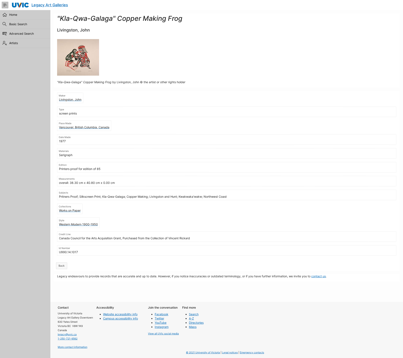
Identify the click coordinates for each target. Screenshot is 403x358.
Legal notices (230, 352)
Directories (196, 322)
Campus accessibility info (120, 318)
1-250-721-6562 (67, 338)
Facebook (161, 314)
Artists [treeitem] (13, 43)
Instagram (162, 327)
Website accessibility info (120, 314)
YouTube (160, 322)
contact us (318, 276)
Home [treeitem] (13, 14)
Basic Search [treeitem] (18, 24)
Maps (192, 327)
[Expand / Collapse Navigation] (5, 5)
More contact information (72, 347)
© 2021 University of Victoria (203, 352)
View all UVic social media (163, 333)
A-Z (191, 318)
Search (194, 314)
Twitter (159, 318)
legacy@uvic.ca (67, 334)
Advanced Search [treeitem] (21, 33)
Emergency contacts (252, 352)
